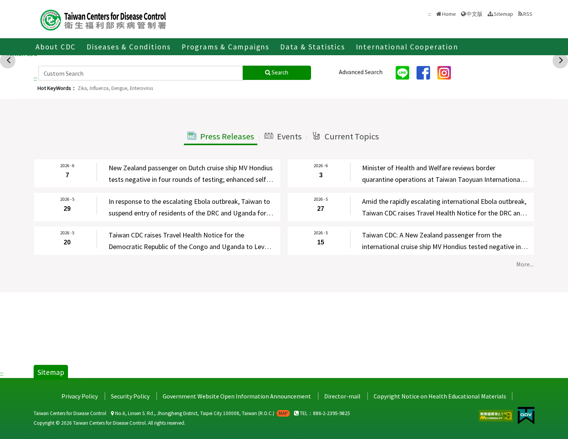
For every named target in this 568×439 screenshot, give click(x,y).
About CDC (56, 46)
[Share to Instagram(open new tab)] (447, 72)
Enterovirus (141, 88)
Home (449, 13)
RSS (527, 13)
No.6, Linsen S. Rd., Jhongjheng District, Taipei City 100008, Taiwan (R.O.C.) (201, 413)
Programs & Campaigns (225, 46)
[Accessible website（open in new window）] (496, 415)
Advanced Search (361, 72)
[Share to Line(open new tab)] (405, 72)
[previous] (8, 60)
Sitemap (503, 13)
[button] (220, 136)
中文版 (474, 13)
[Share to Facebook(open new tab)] (426, 72)
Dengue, (120, 88)
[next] (561, 60)
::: (35, 78)
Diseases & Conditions (129, 46)
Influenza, (100, 88)
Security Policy (130, 396)
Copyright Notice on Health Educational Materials (440, 396)
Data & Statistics (312, 46)
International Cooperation (407, 46)
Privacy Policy (79, 396)
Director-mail (342, 396)
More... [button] (524, 264)
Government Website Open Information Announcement (237, 396)
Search (279, 72)
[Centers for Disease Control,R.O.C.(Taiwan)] (103, 19)
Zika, (83, 88)
